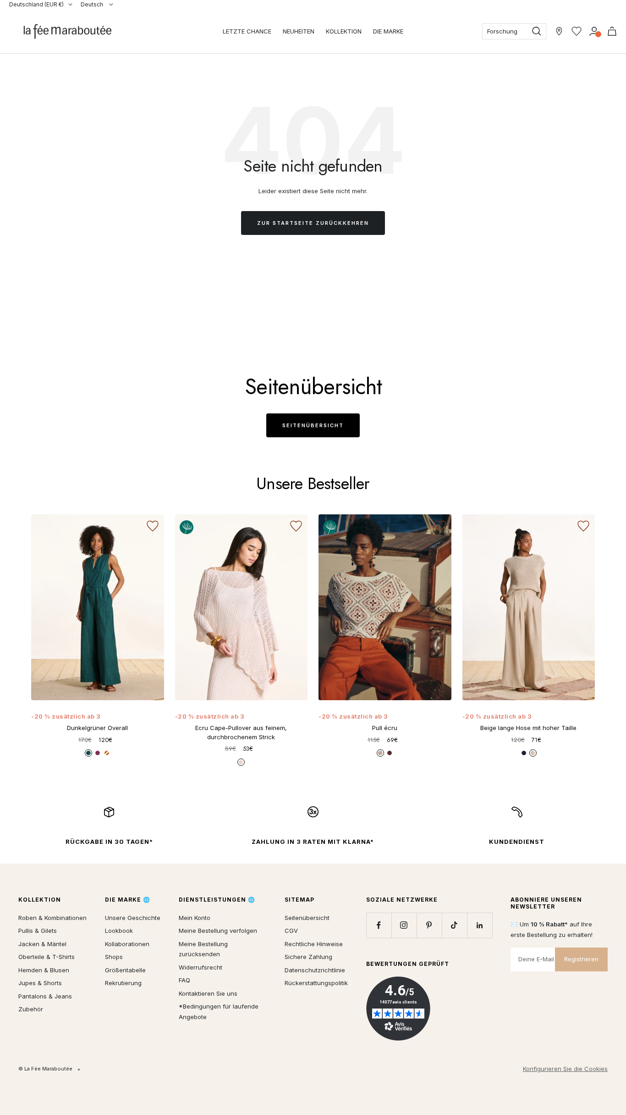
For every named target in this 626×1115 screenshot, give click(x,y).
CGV (291, 930)
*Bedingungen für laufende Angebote (218, 1011)
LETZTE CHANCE (247, 31)
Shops (114, 956)
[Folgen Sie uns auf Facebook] (378, 925)
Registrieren (581, 959)
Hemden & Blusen (43, 970)
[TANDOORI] (107, 753)
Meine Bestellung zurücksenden (203, 949)
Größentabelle (125, 970)
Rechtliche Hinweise (314, 944)
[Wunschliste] (576, 31)
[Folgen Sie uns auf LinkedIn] (479, 925)
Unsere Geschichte (132, 917)
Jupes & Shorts (40, 983)
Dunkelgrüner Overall (97, 727)
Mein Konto (194, 917)
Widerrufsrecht (200, 967)
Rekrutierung (123, 983)
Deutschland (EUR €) (36, 4)
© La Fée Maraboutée (45, 1068)
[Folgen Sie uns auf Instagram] (404, 925)
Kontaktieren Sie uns (208, 993)
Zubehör (30, 1009)
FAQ (184, 980)
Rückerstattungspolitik (316, 983)
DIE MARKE (388, 31)
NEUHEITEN (298, 31)
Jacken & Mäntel (42, 944)
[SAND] (533, 753)
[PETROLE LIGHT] (88, 753)
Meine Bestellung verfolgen (218, 930)
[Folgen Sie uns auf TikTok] (454, 925)
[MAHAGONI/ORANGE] (389, 753)
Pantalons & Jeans (45, 996)
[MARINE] (524, 753)
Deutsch (92, 4)
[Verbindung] (594, 31)
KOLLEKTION (344, 31)
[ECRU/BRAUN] (380, 753)
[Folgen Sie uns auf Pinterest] (429, 925)
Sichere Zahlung (308, 956)
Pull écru (384, 727)
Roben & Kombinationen (52, 917)
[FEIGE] (97, 753)
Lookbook (119, 930)
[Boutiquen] (559, 31)
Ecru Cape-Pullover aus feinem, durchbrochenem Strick (241, 732)
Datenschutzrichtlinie (315, 970)
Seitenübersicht (313, 425)
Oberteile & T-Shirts (46, 956)
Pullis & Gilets (37, 930)
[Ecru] (241, 762)
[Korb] (612, 31)
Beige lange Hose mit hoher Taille (528, 727)
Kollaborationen (127, 944)
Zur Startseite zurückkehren (313, 223)
